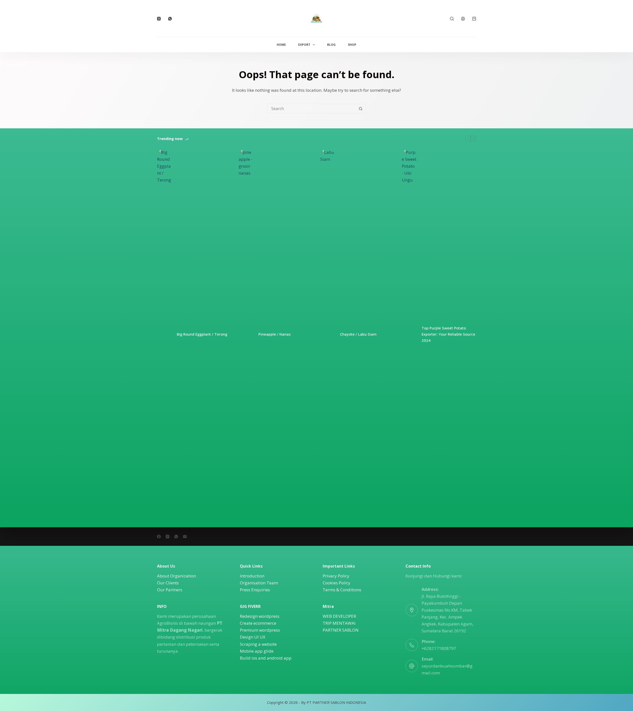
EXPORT (304, 45)
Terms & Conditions (342, 590)
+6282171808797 (439, 648)
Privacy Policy (336, 576)
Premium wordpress (260, 630)
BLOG (331, 45)
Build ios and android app (266, 658)
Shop (352, 45)
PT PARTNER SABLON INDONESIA (336, 702)
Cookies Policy (336, 583)
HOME (281, 45)
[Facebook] (159, 536)
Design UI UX (252, 637)
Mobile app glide (256, 651)
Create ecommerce (258, 623)
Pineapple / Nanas (274, 334)
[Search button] (360, 109)
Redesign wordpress (259, 616)
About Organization (176, 576)
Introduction (252, 576)
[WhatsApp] (170, 19)
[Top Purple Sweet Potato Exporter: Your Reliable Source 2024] (409, 334)
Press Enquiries (255, 590)
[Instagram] (159, 19)
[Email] (185, 536)
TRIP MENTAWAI (339, 623)
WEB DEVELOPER (339, 616)
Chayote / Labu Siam (358, 334)
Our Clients (168, 583)
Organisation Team (259, 583)
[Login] (463, 19)
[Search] (452, 19)
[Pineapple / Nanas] (246, 334)
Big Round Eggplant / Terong (202, 334)
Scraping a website (258, 644)
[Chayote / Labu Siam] (327, 334)
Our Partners (169, 590)
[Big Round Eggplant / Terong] (164, 334)
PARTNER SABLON (341, 630)
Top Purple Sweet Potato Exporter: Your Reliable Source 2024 (448, 334)
